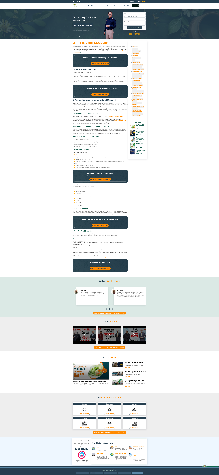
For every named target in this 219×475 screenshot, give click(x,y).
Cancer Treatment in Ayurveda (137, 103)
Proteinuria (135, 48)
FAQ (120, 5)
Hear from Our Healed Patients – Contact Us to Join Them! (109, 313)
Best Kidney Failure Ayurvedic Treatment (137, 111)
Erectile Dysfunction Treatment (137, 96)
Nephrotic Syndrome (137, 71)
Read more (75, 388)
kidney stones (93, 78)
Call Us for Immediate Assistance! (100, 179)
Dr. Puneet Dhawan (93, 118)
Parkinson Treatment (137, 78)
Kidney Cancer (135, 53)
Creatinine (134, 46)
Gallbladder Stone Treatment (136, 88)
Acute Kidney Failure (137, 67)
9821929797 (134, 34)
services (109, 5)
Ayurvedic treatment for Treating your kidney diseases (102, 257)
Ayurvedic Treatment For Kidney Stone (138, 107)
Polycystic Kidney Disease (138, 69)
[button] (106, 309)
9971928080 (143, 1)
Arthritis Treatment (136, 83)
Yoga (133, 60)
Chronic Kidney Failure (137, 64)
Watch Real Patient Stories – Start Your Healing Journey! (109, 347)
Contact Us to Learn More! (100, 225)
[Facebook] (75, 1)
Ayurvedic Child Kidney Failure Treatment (137, 114)
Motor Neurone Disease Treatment (137, 100)
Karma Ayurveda (107, 118)
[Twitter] (73, 1)
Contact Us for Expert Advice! (100, 63)
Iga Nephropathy (136, 57)
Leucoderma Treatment (137, 85)
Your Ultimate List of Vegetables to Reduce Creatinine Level (89, 381)
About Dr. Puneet (92, 5)
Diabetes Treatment (136, 76)
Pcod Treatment (136, 80)
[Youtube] (80, 1)
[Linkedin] (87, 449)
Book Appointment (84, 413)
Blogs (115, 5)
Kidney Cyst (135, 55)
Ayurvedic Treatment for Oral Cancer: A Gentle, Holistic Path (135, 372)
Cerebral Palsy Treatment (138, 93)
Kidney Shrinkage (136, 51)
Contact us (126, 5)
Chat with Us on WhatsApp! (100, 94)
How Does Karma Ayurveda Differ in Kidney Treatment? (135, 381)
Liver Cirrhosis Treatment (138, 91)
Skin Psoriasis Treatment (138, 73)
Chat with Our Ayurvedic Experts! (100, 268)
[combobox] (125, 16)
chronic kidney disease (79, 78)
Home (74, 36)
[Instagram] (78, 1)
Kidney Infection (136, 62)
